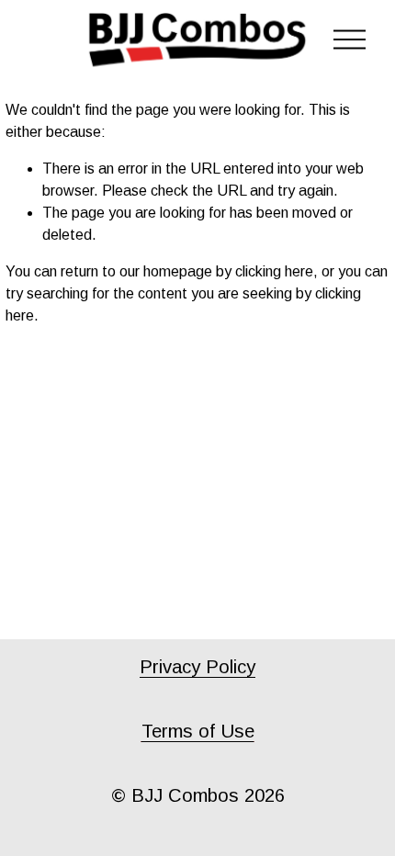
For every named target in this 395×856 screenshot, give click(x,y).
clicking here (274, 271)
